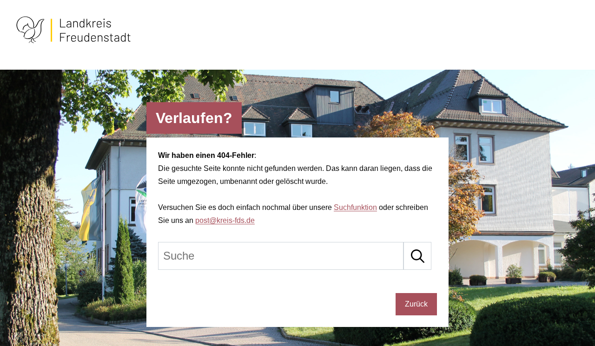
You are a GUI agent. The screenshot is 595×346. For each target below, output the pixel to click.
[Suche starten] (417, 256)
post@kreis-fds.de (225, 220)
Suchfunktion (355, 207)
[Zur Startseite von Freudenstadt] (73, 42)
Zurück (416, 304)
